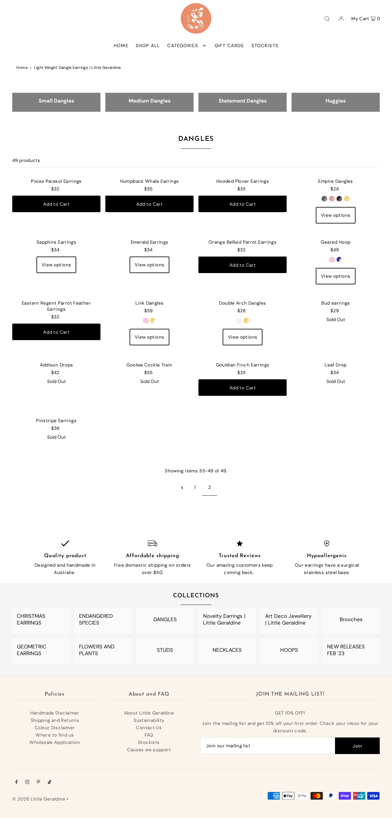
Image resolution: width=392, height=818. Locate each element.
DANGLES (165, 619)
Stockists (149, 742)
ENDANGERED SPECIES (96, 619)
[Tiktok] (49, 782)
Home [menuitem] (121, 46)
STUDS (165, 650)
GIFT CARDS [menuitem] (229, 46)
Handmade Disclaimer (54, 713)
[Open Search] (327, 18)
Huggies (336, 100)
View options (336, 215)
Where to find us (55, 735)
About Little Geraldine (149, 713)
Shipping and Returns (55, 720)
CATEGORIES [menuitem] (182, 46)
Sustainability (149, 720)
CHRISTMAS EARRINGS (31, 619)
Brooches (351, 619)
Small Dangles (56, 100)
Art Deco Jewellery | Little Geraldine (288, 619)
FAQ (149, 735)
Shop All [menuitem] (148, 46)
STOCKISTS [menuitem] (264, 46)
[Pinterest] (38, 782)
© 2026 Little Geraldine (39, 799)
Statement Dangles (243, 100)
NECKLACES (227, 650)
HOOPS (289, 650)
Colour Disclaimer (55, 728)
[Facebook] (16, 782)
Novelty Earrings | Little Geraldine (224, 619)
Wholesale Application (54, 742)
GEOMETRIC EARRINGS (31, 650)
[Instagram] (27, 782)
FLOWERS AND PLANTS (97, 650)
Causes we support (149, 750)
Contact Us (149, 728)
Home (22, 67)
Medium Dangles (150, 100)
